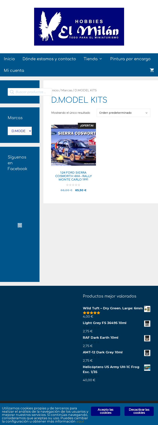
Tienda (90, 59)
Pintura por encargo (130, 59)
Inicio (9, 59)
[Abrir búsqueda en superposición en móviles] (30, 92)
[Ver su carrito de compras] (152, 70)
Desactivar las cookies (139, 411)
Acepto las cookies (105, 411)
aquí (80, 421)
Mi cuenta (14, 70)
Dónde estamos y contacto (49, 59)
